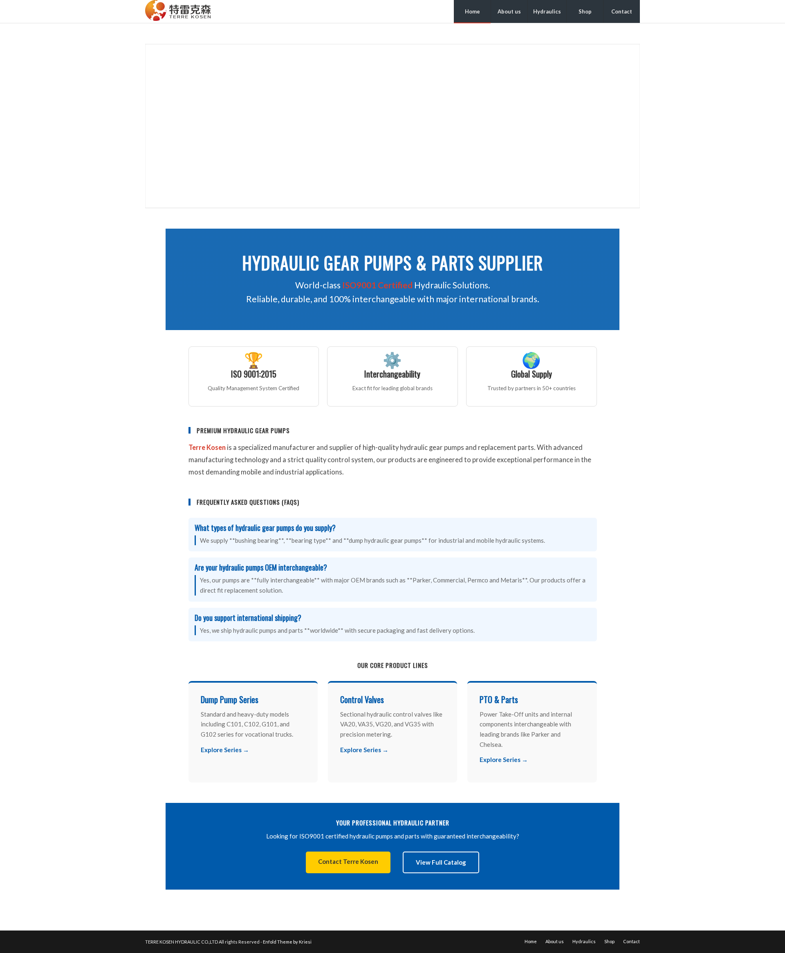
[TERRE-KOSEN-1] (178, 11)
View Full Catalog (441, 862)
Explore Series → (225, 749)
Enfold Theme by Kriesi (287, 941)
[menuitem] (472, 11)
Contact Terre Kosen (348, 861)
